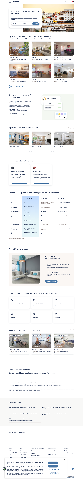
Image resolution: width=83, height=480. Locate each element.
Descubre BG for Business (19, 182)
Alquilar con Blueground (35, 455)
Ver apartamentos (14, 305)
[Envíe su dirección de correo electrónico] (73, 469)
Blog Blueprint (11, 455)
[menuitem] (17, 379)
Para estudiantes (23, 454)
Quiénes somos (12, 450)
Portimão (16, 369)
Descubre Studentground (41, 182)
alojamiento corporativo (27, 18)
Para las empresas (23, 452)
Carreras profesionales (13, 452)
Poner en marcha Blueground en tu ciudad (54, 451)
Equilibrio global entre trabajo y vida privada (68, 451)
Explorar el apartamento (51, 281)
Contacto (10, 457)
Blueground (11, 369)
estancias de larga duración (16, 18)
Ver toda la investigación (69, 453)
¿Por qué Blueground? (24, 450)
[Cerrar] (64, 460)
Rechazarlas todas (53, 466)
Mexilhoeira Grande (12, 439)
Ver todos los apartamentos (15, 86)
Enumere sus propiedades (36, 450)
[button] (4, 469)
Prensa (10, 454)
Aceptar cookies (53, 463)
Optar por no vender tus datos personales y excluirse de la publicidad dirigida (54, 471)
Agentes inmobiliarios (52, 456)
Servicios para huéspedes (25, 455)
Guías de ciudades (23, 457)
